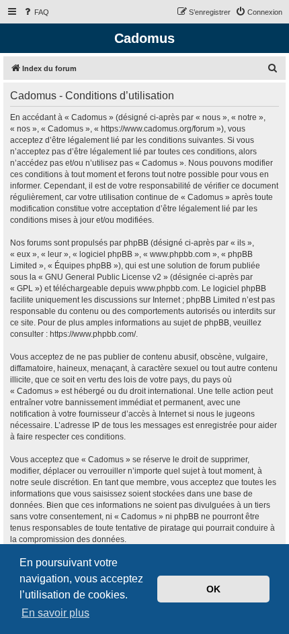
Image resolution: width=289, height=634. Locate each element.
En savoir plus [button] (55, 613)
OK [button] (213, 589)
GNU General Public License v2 (103, 277)
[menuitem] (35, 12)
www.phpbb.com (167, 288)
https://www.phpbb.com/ (93, 334)
